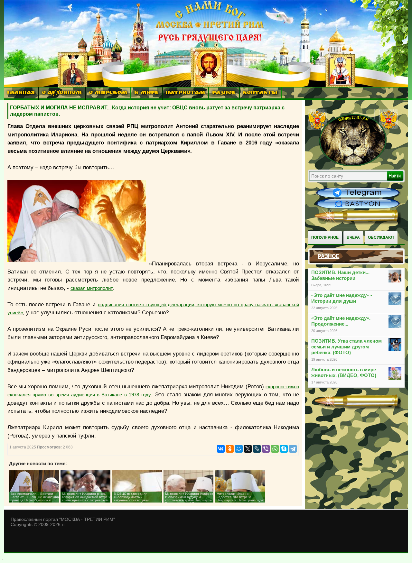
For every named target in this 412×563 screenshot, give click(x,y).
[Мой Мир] (239, 449)
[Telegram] (293, 449)
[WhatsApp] (275, 449)
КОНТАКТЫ (260, 93)
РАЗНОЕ (224, 93)
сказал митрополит (91, 288)
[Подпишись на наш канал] (357, 197)
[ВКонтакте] (221, 449)
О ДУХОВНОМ (62, 93)
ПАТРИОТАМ (185, 93)
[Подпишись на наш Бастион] (357, 208)
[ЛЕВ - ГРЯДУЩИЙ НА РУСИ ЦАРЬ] (353, 165)
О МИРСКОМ (108, 93)
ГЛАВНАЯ (21, 93)
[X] (248, 449)
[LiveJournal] (257, 449)
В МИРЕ (146, 93)
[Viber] (266, 449)
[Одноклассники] (230, 449)
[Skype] (284, 449)
